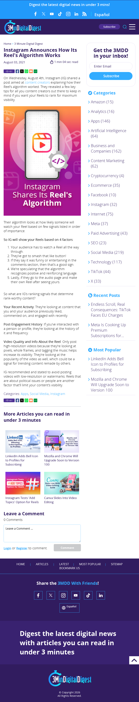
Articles (42, 564)
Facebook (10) (103, 194)
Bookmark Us (69, 568)
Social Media (39, 394)
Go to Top (134, 660)
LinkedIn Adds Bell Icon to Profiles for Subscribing (21, 460)
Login (7, 548)
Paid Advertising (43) (109, 233)
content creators (37, 82)
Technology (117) (106, 262)
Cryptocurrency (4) (107, 175)
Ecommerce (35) (105, 185)
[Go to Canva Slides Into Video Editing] (61, 483)
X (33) (96, 281)
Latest (64, 564)
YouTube (52, 14)
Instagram (68, 14)
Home (7, 43)
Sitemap (117, 564)
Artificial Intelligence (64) (108, 133)
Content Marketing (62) (107, 163)
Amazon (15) (102, 101)
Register (22, 548)
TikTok (60, 14)
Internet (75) (102, 214)
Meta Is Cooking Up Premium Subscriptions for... (108, 330)
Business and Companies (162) (106, 148)
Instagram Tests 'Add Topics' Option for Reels (22, 500)
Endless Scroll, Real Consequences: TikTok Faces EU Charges (111, 309)
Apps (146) (100, 121)
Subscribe (109, 26)
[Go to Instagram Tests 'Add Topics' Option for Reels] (23, 483)
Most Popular (90, 564)
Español (101, 14)
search (125, 27)
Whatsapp (26, 71)
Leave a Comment (24, 513)
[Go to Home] (23, 33)
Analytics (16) (102, 111)
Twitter (44, 14)
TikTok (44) (100, 271)
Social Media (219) (107, 252)
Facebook (35, 14)
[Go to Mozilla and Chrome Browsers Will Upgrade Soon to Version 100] (61, 441)
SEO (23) (98, 242)
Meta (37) (99, 223)
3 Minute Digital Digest (28, 43)
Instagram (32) (104, 204)
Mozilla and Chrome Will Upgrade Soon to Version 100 (61, 460)
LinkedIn (76, 14)
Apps (24, 394)
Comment (67, 547)
